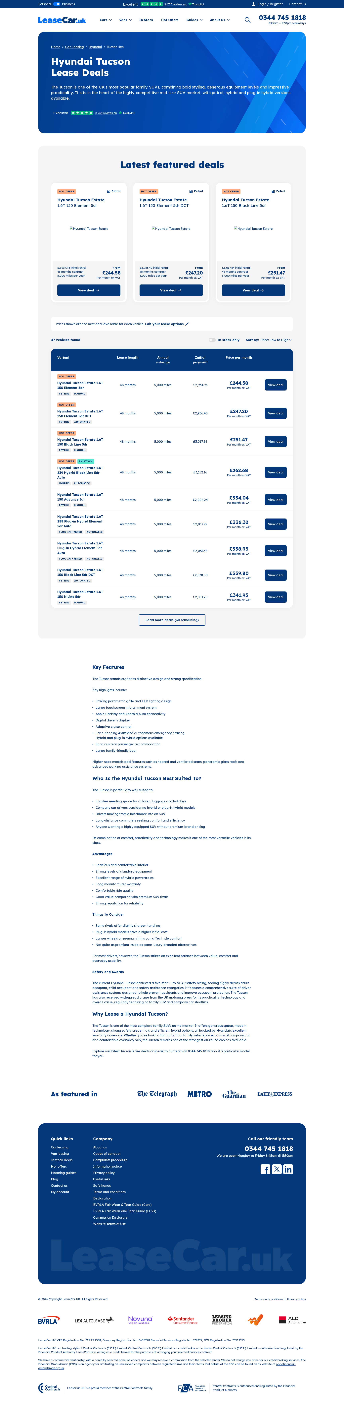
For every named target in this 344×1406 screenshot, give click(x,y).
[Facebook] (265, 1169)
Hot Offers (170, 20)
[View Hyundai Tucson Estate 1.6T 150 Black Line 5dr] (253, 237)
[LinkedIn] (288, 1169)
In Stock (146, 20)
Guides (192, 20)
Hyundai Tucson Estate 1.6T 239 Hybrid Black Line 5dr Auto (80, 472)
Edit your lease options (164, 324)
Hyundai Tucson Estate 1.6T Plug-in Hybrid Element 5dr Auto (80, 548)
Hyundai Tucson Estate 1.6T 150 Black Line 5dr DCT (80, 572)
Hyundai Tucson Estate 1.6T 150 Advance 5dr (80, 497)
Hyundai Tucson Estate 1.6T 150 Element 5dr (80, 385)
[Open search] (247, 20)
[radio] (45, 4)
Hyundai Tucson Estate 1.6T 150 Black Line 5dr (80, 442)
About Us (217, 20)
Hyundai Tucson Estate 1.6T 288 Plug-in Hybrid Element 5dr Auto (80, 521)
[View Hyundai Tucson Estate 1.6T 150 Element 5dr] (89, 237)
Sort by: (252, 340)
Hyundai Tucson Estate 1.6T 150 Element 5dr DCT (80, 413)
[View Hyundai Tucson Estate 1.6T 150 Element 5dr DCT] (171, 237)
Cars (103, 20)
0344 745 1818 (269, 1149)
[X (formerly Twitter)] (277, 1169)
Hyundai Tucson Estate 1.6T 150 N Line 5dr (80, 594)
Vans (123, 20)
